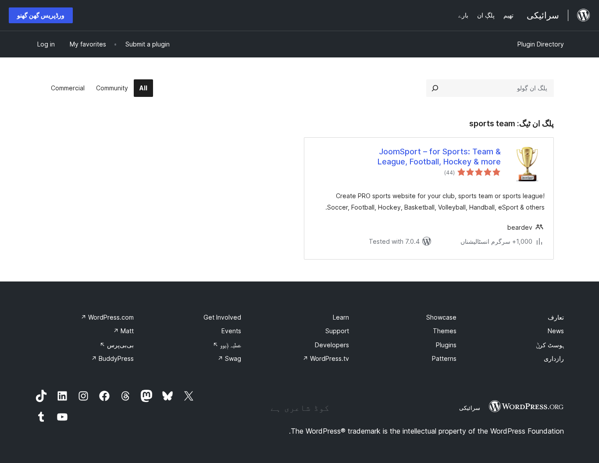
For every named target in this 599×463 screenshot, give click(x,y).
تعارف (556, 317)
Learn (341, 317)
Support (337, 331)
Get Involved (222, 317)
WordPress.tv (326, 358)
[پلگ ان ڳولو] (435, 88)
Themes (444, 331)
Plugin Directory (540, 44)
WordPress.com (107, 317)
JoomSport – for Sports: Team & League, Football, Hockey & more (439, 156)
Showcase (441, 317)
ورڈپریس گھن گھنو (40, 15)
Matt (123, 331)
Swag (229, 358)
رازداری (554, 358)
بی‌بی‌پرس (117, 345)
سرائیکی (469, 407)
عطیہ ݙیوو (227, 345)
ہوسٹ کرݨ (550, 345)
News (556, 331)
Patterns (444, 358)
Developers (332, 345)
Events (231, 331)
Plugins (446, 345)
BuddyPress (112, 358)
